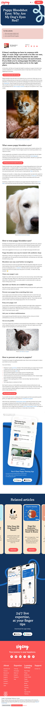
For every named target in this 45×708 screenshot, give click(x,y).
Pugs (31, 171)
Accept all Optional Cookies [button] (17, 705)
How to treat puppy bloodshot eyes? (12, 34)
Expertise (18, 665)
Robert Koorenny (22, 235)
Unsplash (28, 139)
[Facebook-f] (11, 656)
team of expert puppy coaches (30, 406)
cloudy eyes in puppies (27, 398)
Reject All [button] (25, 705)
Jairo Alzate (22, 351)
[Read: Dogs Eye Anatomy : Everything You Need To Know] (13, 513)
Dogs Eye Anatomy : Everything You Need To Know (13, 529)
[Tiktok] (29, 656)
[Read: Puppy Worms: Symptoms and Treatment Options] (5, 3)
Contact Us (37, 668)
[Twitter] (16, 656)
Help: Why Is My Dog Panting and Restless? (31, 529)
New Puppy (27, 671)
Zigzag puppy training (21, 401)
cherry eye (34, 175)
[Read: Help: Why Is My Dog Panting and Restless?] (32, 513)
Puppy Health (27, 677)
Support (38, 665)
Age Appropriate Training (27, 692)
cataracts (19, 268)
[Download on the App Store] (27, 480)
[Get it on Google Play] (18, 480)
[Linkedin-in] (20, 656)
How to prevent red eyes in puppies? (12, 36)
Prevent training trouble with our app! (11, 75)
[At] (33, 656)
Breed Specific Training (26, 685)
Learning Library (28, 666)
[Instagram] (24, 656)
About (6, 665)
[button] (38, 2)
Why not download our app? (10, 393)
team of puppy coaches (18, 86)
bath (16, 371)
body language (34, 156)
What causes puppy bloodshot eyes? (12, 33)
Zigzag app (6, 83)
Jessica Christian (22, 139)
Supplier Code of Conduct (6, 679)
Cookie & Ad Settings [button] (6, 705)
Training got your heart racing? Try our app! (13, 162)
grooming (14, 368)
